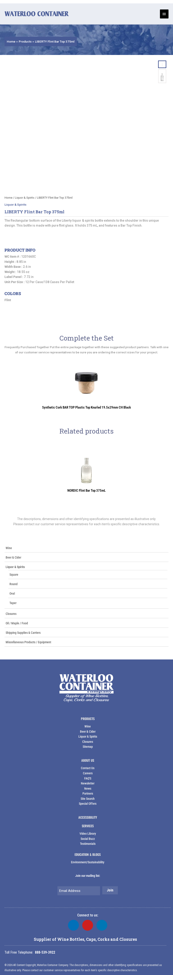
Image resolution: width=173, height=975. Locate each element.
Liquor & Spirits (15, 567)
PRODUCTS (88, 718)
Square (13, 574)
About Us (87, 760)
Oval (12, 593)
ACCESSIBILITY (87, 817)
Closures (11, 614)
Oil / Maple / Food (17, 623)
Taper (12, 603)
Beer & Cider (13, 557)
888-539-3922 (45, 952)
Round (13, 584)
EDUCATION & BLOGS (88, 854)
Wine (9, 548)
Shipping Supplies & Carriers (23, 632)
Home (8, 197)
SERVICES (88, 825)
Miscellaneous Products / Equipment (28, 642)
